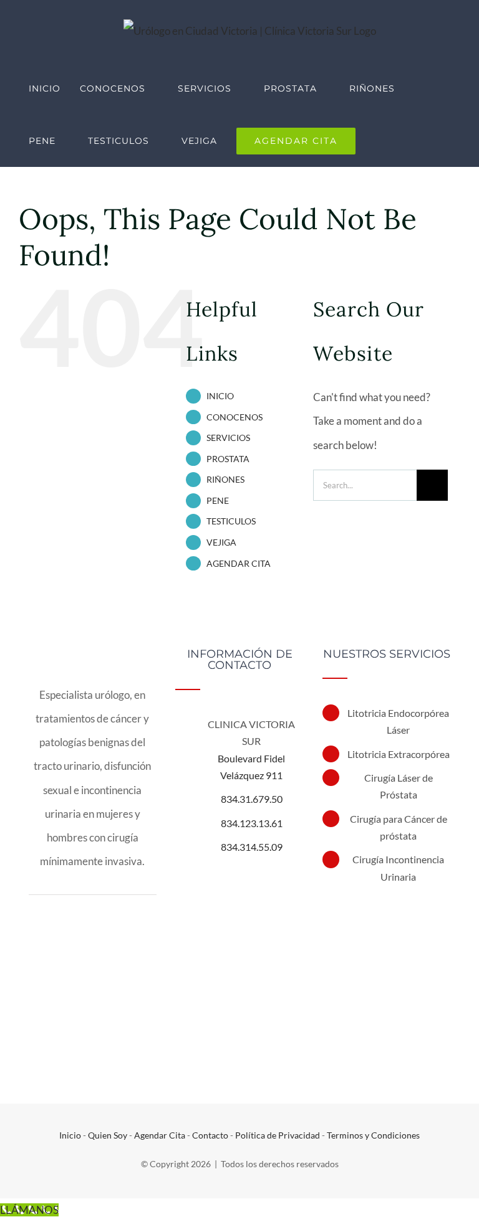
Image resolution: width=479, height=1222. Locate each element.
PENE (217, 500)
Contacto (210, 1135)
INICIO (220, 396)
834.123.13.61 (252, 823)
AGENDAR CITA (238, 563)
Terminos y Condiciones (373, 1135)
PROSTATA (227, 458)
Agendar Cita (159, 1135)
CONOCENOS (234, 417)
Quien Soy (107, 1135)
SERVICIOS (228, 437)
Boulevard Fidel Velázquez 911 (251, 766)
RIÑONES (225, 479)
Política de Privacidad (277, 1135)
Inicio (70, 1135)
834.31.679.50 (252, 799)
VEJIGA (221, 542)
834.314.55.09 (252, 847)
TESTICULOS (231, 521)
